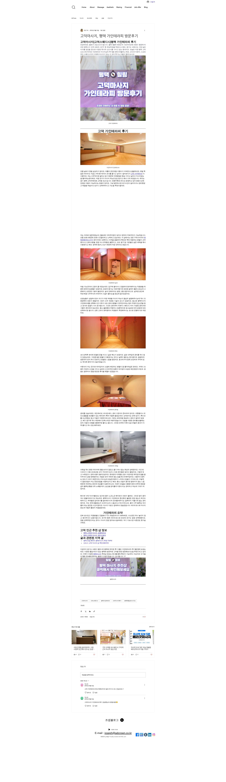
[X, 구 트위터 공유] (85, 611)
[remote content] (113, 209)
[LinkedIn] (149, 734)
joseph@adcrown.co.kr (118, 733)
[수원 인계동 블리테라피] (84, 637)
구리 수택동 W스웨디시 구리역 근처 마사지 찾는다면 (112, 648)
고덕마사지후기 (117, 600)
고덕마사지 (84, 600)
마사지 (82, 18)
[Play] (109, 729)
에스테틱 (89, 18)
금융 (103, 18)
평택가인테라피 (105, 600)
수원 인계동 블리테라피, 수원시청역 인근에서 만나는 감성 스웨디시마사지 (83, 648)
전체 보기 (151, 626)
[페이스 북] (137, 734)
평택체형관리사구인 (130, 600)
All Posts (74, 18)
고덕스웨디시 (94, 600)
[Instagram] (153, 734)
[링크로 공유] (94, 611)
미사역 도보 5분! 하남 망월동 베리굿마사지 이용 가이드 (141, 648)
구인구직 (110, 18)
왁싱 (97, 18)
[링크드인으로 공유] (90, 611)
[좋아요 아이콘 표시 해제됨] (86, 692)
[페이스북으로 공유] (81, 611)
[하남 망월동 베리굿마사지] (141, 637)
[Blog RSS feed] (122, 720)
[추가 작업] (145, 30)
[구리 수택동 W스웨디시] (113, 637)
